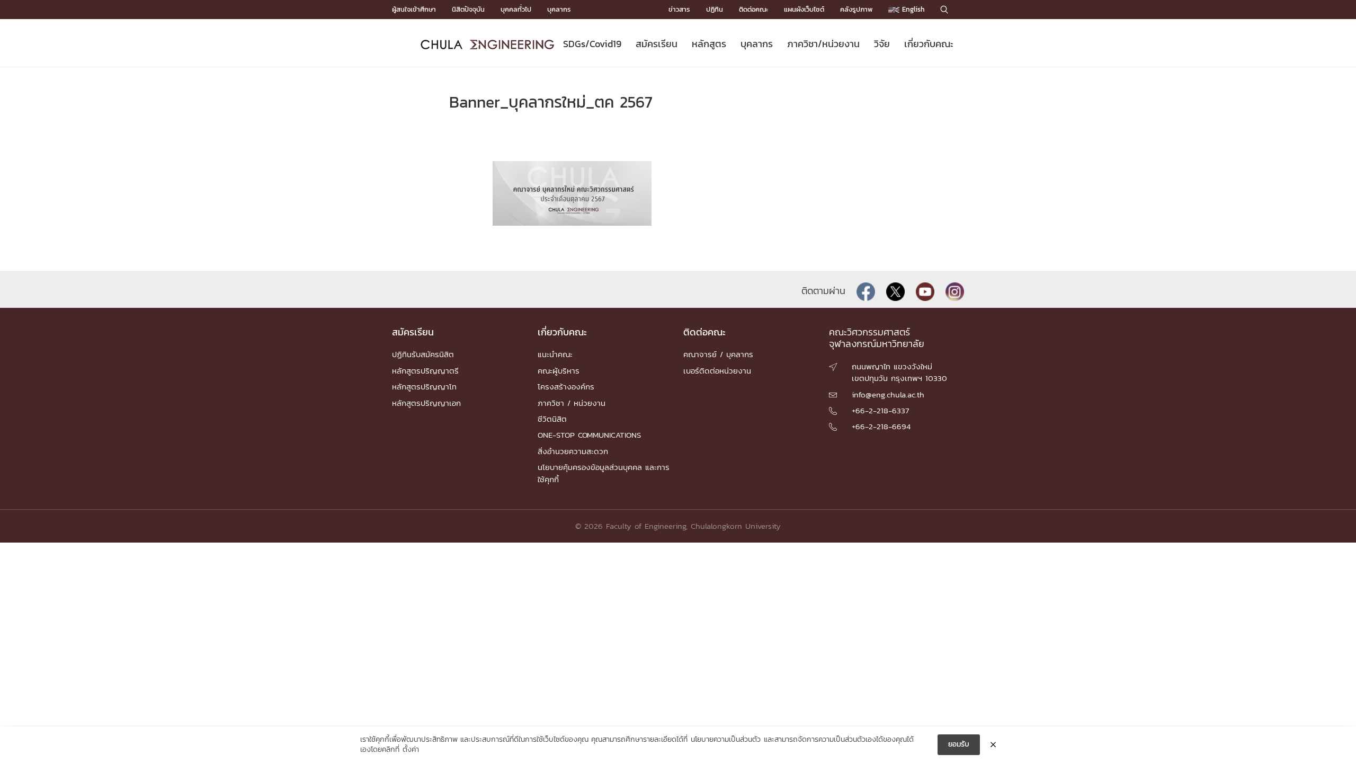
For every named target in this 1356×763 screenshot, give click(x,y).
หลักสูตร (709, 44)
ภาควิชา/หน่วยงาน (823, 44)
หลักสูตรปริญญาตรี (425, 371)
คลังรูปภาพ (856, 9)
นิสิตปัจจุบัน (468, 9)
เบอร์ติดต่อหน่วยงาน (717, 371)
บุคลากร (559, 9)
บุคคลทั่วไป (516, 9)
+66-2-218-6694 (881, 426)
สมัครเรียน (656, 44)
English (912, 9)
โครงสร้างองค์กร (566, 386)
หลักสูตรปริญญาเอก (426, 403)
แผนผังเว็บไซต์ (804, 9)
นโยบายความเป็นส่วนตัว (726, 739)
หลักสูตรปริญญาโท (424, 386)
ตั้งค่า (411, 749)
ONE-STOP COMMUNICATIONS (589, 435)
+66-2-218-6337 (880, 410)
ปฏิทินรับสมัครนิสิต (423, 354)
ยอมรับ (958, 744)
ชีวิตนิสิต (552, 419)
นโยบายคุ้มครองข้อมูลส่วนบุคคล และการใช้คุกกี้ (604, 473)
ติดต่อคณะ (753, 9)
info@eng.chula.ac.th (888, 394)
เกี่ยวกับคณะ (928, 44)
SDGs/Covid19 (592, 44)
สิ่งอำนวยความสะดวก (573, 451)
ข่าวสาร (679, 9)
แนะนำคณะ (555, 354)
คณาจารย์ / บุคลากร (718, 354)
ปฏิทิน (714, 9)
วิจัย (882, 44)
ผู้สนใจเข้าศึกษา (414, 9)
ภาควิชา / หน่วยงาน (571, 403)
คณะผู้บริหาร (558, 371)
